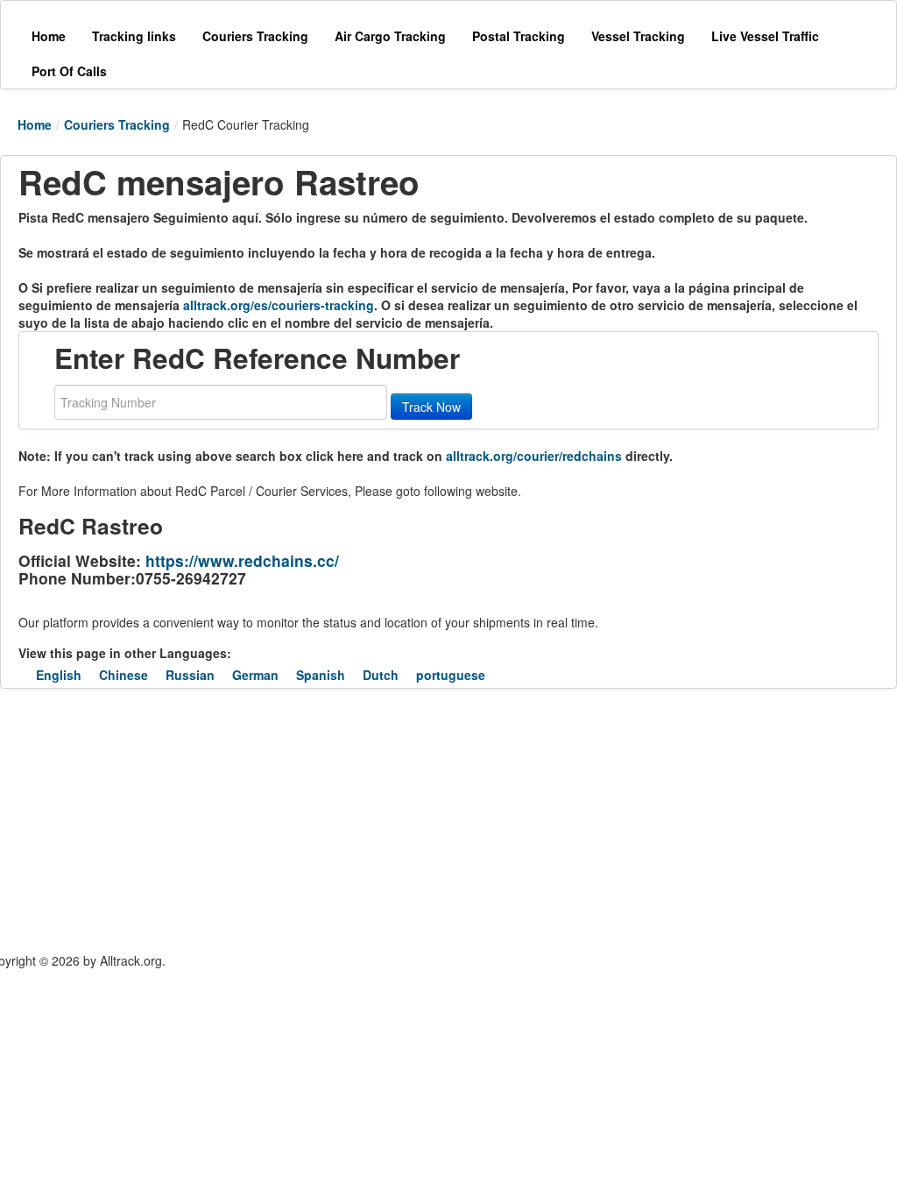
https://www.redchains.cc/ (242, 560)
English (58, 674)
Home (35, 124)
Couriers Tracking (117, 124)
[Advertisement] (324, 820)
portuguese (450, 674)
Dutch (381, 674)
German (255, 674)
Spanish (320, 674)
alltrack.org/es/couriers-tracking (278, 305)
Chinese (123, 674)
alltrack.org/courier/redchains (534, 455)
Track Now (431, 406)
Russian (190, 674)
